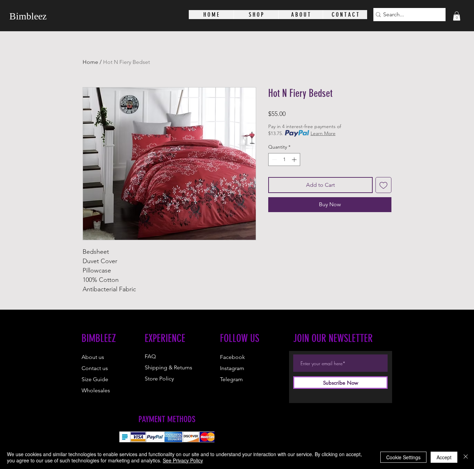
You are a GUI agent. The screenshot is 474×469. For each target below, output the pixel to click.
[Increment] (294, 159)
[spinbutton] (284, 159)
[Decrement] (273, 159)
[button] (456, 15)
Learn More (323, 133)
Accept (444, 457)
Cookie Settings (403, 457)
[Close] (466, 457)
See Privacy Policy (183, 460)
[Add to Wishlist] (383, 185)
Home (90, 62)
